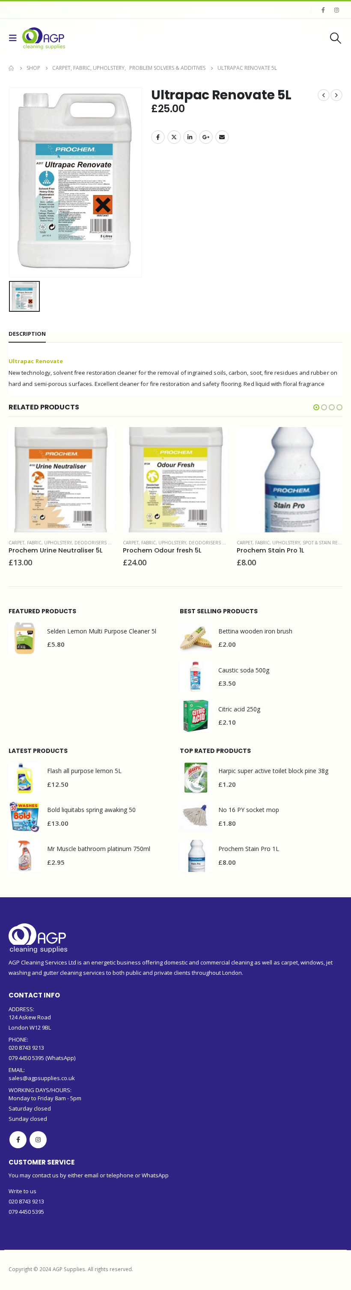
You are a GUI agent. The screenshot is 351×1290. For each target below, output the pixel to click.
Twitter (174, 137)
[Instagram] (336, 9)
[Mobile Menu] (15, 38)
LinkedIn (190, 137)
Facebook (158, 137)
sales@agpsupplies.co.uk (42, 1078)
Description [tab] (27, 333)
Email (222, 137)
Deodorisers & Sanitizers (106, 543)
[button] (316, 407)
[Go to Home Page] (12, 68)
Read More (100, 441)
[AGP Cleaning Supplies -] (43, 38)
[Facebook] (323, 9)
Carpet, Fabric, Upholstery (40, 543)
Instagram (38, 1139)
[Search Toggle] (335, 38)
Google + (206, 137)
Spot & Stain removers (215, 543)
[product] (62, 480)
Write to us (22, 1191)
